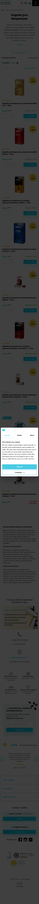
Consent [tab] (7, 435)
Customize (18, 472)
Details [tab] (19, 435)
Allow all (19, 467)
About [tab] (32, 435)
